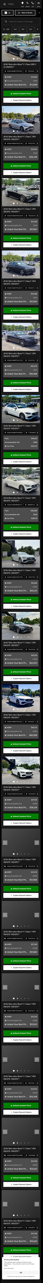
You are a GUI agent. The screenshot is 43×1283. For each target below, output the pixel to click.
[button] (22, 4)
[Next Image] (37, 47)
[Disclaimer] (6, 77)
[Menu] (38, 3)
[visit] (22, 3)
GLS (30, 29)
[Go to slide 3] (21, 58)
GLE (23, 29)
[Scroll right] (39, 13)
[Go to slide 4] (24, 58)
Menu (38, 6)
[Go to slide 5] (28, 58)
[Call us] (32, 3)
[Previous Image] (5, 47)
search (28, 6)
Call (33, 6)
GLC (15, 29)
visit (22, 6)
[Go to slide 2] (17, 58)
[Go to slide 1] (13, 58)
